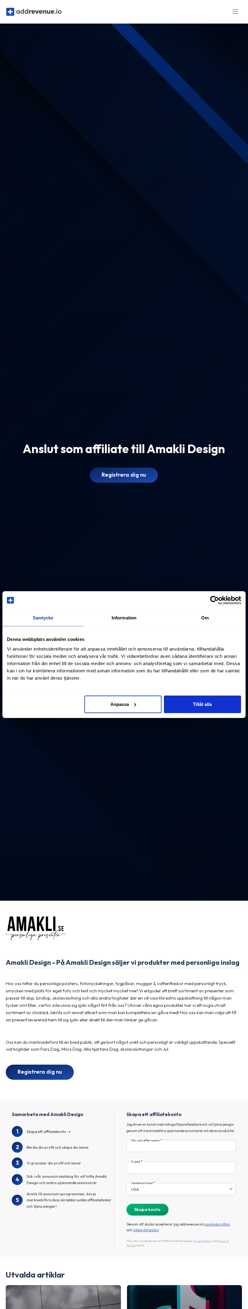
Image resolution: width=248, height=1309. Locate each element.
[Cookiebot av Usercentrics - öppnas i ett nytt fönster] (214, 600)
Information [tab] (124, 617)
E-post (135, 1162)
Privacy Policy (202, 1240)
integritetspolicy (146, 1230)
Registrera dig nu (124, 474)
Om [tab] (205, 617)
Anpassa (119, 704)
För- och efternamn (145, 1140)
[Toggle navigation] (235, 11)
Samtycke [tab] (43, 617)
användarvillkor (217, 1224)
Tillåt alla (202, 704)
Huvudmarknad (142, 1183)
